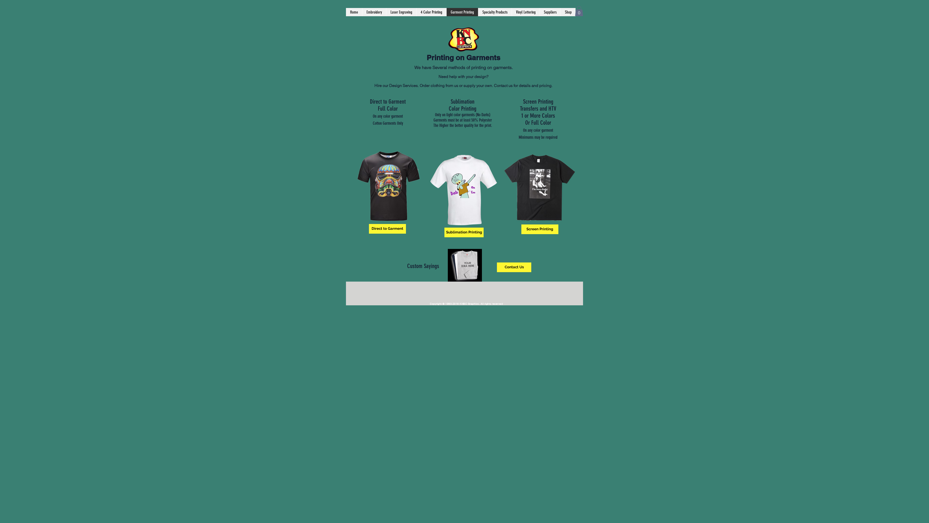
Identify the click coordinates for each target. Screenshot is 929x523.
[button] (579, 11)
